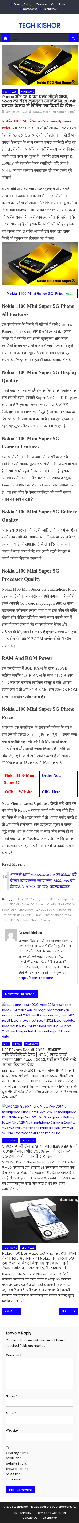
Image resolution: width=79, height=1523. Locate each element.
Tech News (10, 91)
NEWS (17, 1044)
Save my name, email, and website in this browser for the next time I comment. (17, 1466)
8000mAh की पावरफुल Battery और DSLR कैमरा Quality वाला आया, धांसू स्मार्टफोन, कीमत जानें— (70, 1311)
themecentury (65, 1507)
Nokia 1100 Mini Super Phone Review (26, 920)
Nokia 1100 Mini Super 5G (58, 899)
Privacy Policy (22, 4)
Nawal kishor (41, 112)
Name (11, 1396)
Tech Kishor (39, 25)
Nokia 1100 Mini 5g (28, 899)
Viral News (27, 91)
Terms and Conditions (51, 4)
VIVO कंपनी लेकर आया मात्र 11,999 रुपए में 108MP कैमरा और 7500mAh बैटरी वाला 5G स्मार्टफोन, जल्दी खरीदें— (39, 1151)
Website (12, 1430)
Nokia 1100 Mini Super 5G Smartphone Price (42, 915)
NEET (6, 1044)
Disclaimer (49, 9)
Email (11, 1413)
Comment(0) (66, 112)
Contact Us (30, 9)
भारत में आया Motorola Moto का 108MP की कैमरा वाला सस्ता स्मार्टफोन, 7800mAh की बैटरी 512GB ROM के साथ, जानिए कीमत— (43, 880)
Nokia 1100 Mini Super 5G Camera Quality (29, 904)
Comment (15, 1355)
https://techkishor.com (36, 978)
